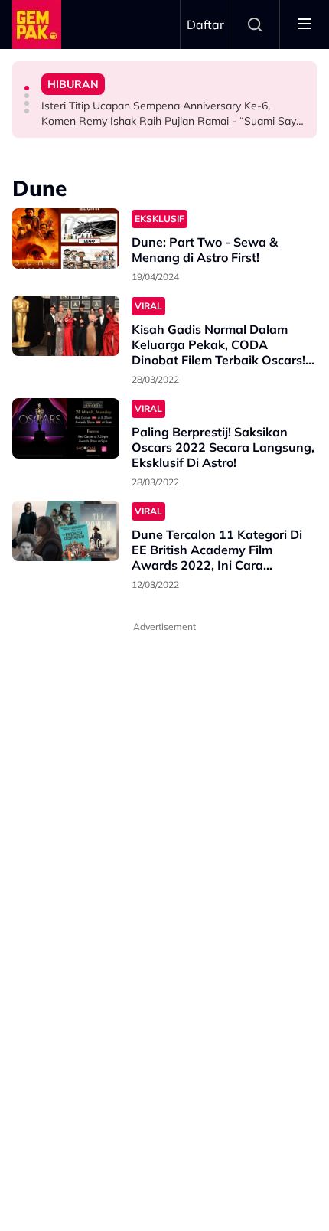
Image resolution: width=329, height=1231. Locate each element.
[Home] (36, 24)
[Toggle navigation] (304, 24)
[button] (26, 88)
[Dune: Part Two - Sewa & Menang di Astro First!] (65, 238)
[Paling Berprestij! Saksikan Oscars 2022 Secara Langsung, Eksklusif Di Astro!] (65, 428)
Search (254, 24)
